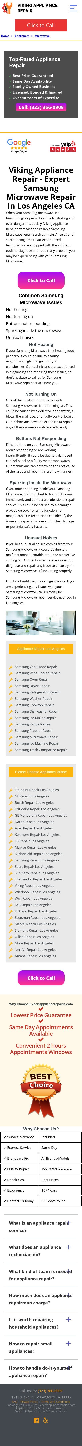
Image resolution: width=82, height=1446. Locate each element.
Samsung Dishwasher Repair (37, 711)
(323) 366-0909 (50, 1390)
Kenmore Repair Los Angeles (37, 834)
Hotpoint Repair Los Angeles (37, 789)
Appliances (22, 36)
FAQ (14, 1402)
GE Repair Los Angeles (32, 796)
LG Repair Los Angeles (32, 841)
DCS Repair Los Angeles (33, 904)
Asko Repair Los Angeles (34, 828)
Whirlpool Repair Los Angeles (37, 892)
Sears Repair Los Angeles (34, 866)
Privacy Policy (29, 1402)
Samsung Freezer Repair (34, 730)
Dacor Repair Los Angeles (34, 821)
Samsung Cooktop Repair (34, 705)
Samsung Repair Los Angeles (37, 860)
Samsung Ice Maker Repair (35, 717)
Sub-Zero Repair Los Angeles (37, 873)
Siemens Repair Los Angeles (36, 930)
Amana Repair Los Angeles (35, 956)
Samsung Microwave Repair (36, 737)
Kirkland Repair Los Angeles (36, 911)
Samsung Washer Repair (34, 698)
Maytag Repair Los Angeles (35, 847)
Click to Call (41, 25)
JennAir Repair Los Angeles (35, 949)
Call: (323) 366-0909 (41, 107)
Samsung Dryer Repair (32, 685)
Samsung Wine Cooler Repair (37, 673)
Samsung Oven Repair (32, 679)
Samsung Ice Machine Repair (37, 743)
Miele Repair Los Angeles (34, 943)
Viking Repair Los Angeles (34, 885)
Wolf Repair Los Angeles (33, 898)
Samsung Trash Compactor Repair (41, 749)
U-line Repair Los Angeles (34, 936)
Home (5, 36)
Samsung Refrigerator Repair (37, 692)
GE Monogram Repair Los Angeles (41, 815)
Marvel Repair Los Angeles (35, 924)
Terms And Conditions (55, 1402)
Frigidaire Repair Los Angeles (37, 809)
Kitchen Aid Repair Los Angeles (38, 853)
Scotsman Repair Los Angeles (37, 917)
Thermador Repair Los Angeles (38, 879)
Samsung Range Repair (32, 724)
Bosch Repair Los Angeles (34, 802)
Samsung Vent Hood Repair (36, 666)
